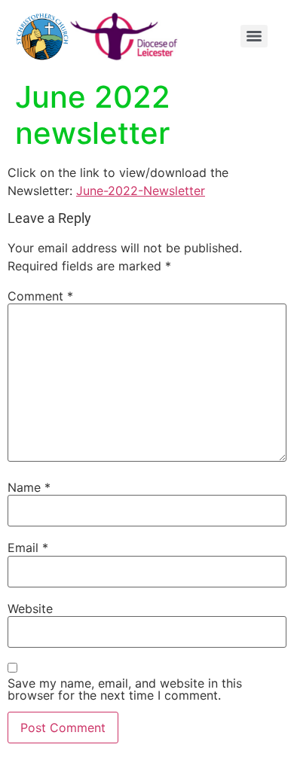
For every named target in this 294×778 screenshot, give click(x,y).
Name (29, 487)
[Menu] (254, 36)
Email (28, 548)
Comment (40, 296)
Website (30, 609)
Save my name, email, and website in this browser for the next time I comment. (125, 689)
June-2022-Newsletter (140, 190)
